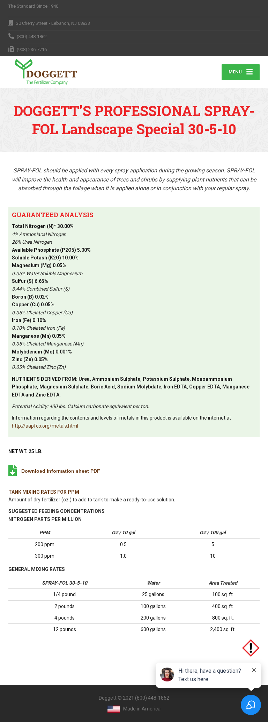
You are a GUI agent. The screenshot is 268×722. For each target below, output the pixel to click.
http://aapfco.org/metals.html (45, 426)
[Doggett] (47, 72)
